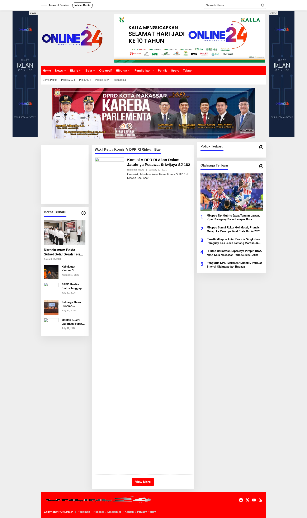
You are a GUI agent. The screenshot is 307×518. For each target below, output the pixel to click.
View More (143, 481)
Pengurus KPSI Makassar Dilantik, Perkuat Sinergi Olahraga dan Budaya (234, 264)
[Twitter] (247, 500)
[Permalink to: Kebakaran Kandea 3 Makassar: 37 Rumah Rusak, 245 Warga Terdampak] (51, 271)
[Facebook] (241, 500)
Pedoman (84, 511)
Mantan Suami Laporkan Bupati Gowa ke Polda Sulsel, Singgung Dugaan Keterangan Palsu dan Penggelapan (73, 322)
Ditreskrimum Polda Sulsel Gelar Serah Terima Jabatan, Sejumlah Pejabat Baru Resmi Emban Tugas (64, 252)
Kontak (129, 511)
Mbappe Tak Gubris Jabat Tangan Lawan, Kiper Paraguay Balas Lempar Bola (233, 217)
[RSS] (260, 500)
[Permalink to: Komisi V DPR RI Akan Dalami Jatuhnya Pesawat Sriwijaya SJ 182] (109, 314)
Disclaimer (114, 511)
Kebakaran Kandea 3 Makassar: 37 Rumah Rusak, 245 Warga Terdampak (71, 268)
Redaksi (99, 511)
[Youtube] (254, 500)
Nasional (132, 169)
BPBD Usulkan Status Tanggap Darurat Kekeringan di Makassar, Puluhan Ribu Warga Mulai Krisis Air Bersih (72, 286)
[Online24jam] (72, 38)
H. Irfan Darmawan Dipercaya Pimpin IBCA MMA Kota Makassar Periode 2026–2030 (234, 252)
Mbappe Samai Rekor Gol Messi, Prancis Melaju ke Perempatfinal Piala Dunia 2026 (233, 229)
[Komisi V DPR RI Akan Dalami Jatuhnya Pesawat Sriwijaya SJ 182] (150, 178)
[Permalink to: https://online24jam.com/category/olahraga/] (261, 166)
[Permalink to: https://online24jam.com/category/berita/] (83, 212)
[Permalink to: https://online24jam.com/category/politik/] (261, 147)
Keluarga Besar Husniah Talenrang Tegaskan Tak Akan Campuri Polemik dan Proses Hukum (71, 304)
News (141, 169)
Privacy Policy (146, 511)
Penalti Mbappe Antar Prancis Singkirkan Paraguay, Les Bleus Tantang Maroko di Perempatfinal (233, 241)
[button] (262, 5)
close (33, 13)
